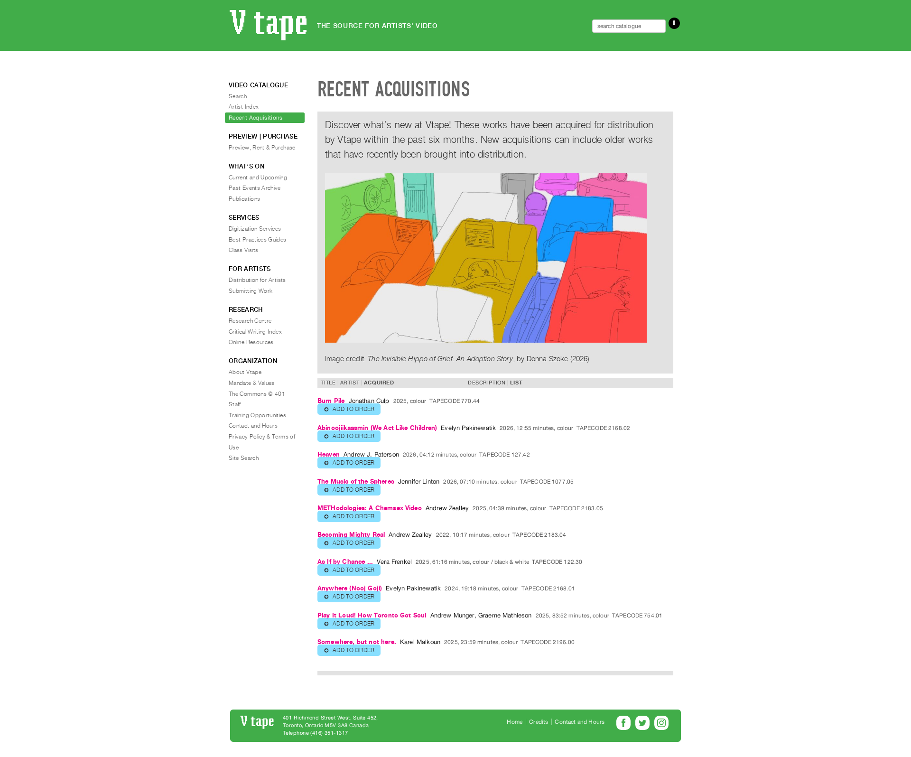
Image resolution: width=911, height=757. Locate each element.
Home (514, 722)
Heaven (328, 454)
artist (349, 383)
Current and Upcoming (258, 177)
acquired (379, 383)
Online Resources (251, 342)
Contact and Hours (253, 425)
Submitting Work (250, 291)
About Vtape (245, 372)
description (486, 383)
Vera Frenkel (394, 561)
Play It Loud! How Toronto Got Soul (371, 615)
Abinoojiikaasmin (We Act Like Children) (377, 427)
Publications (244, 199)
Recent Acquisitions (256, 117)
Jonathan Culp (369, 400)
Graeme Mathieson (505, 615)
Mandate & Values (252, 383)
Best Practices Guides (258, 239)
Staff (235, 404)
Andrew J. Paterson (371, 454)
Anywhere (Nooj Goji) (349, 588)
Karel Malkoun (420, 641)
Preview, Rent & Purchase (262, 147)
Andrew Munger (452, 615)
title (328, 383)
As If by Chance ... (345, 561)
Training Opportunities (257, 415)
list (516, 383)
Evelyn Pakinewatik (468, 427)
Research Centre (250, 321)
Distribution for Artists (257, 280)
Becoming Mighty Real (351, 534)
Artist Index (244, 106)
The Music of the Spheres (355, 481)
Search (238, 96)
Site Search (244, 458)
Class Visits (243, 250)
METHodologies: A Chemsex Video (369, 508)
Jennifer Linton (418, 481)
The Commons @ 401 (257, 394)
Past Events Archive (255, 188)
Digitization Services (255, 228)
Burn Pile (330, 400)
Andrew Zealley (447, 508)
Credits (538, 722)
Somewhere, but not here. (356, 641)
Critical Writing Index (255, 331)
